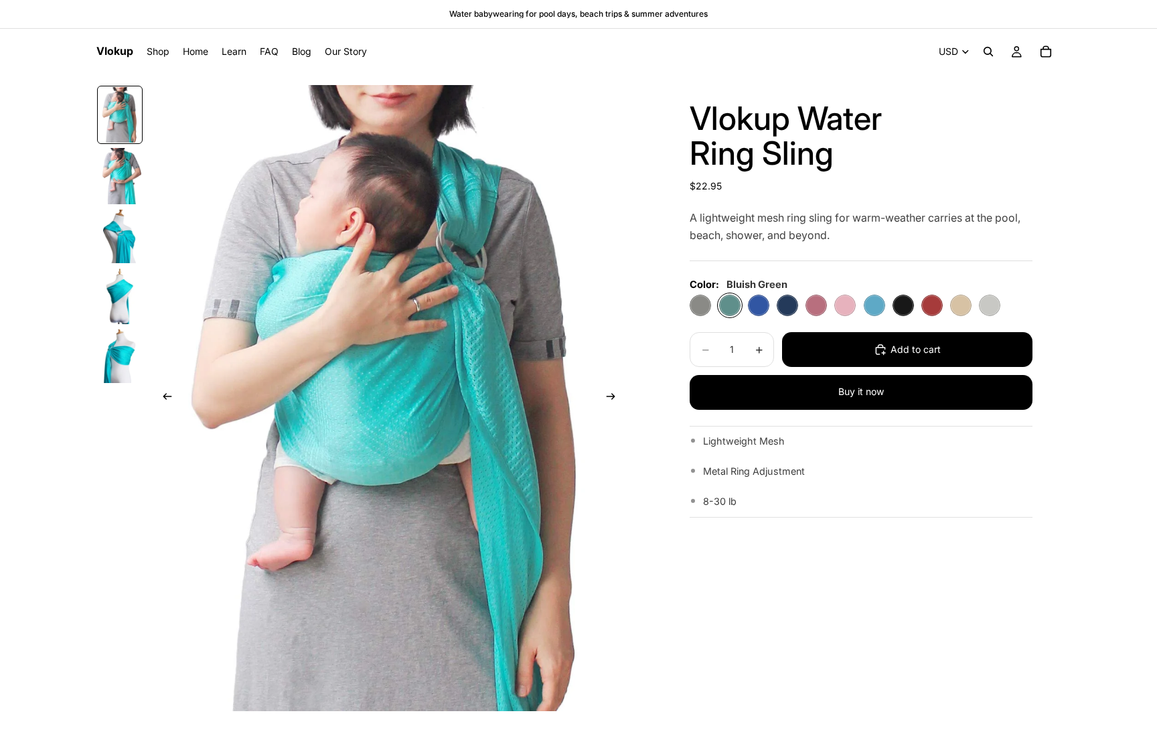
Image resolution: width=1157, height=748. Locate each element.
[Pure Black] (903, 305)
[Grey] (700, 305)
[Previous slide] (163, 398)
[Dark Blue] (787, 305)
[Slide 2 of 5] (119, 176)
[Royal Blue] (758, 305)
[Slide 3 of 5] (119, 236)
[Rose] (816, 305)
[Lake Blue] (874, 305)
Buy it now (861, 391)
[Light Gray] (989, 305)
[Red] (932, 305)
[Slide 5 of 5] (119, 356)
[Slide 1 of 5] (119, 115)
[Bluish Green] (730, 305)
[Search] (988, 51)
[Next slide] (615, 398)
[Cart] (1046, 51)
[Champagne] (961, 305)
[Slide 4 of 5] (119, 296)
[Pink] (845, 305)
